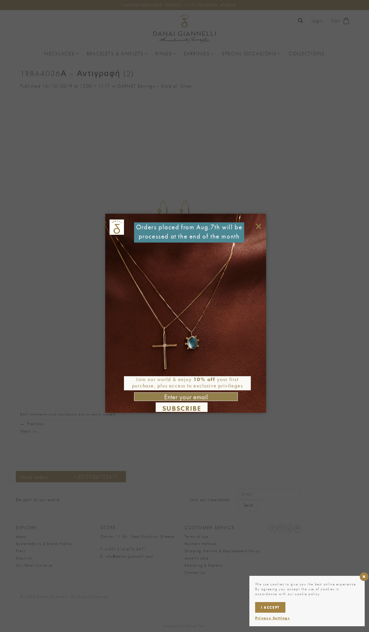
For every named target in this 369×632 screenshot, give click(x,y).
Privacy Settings (272, 618)
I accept (270, 607)
